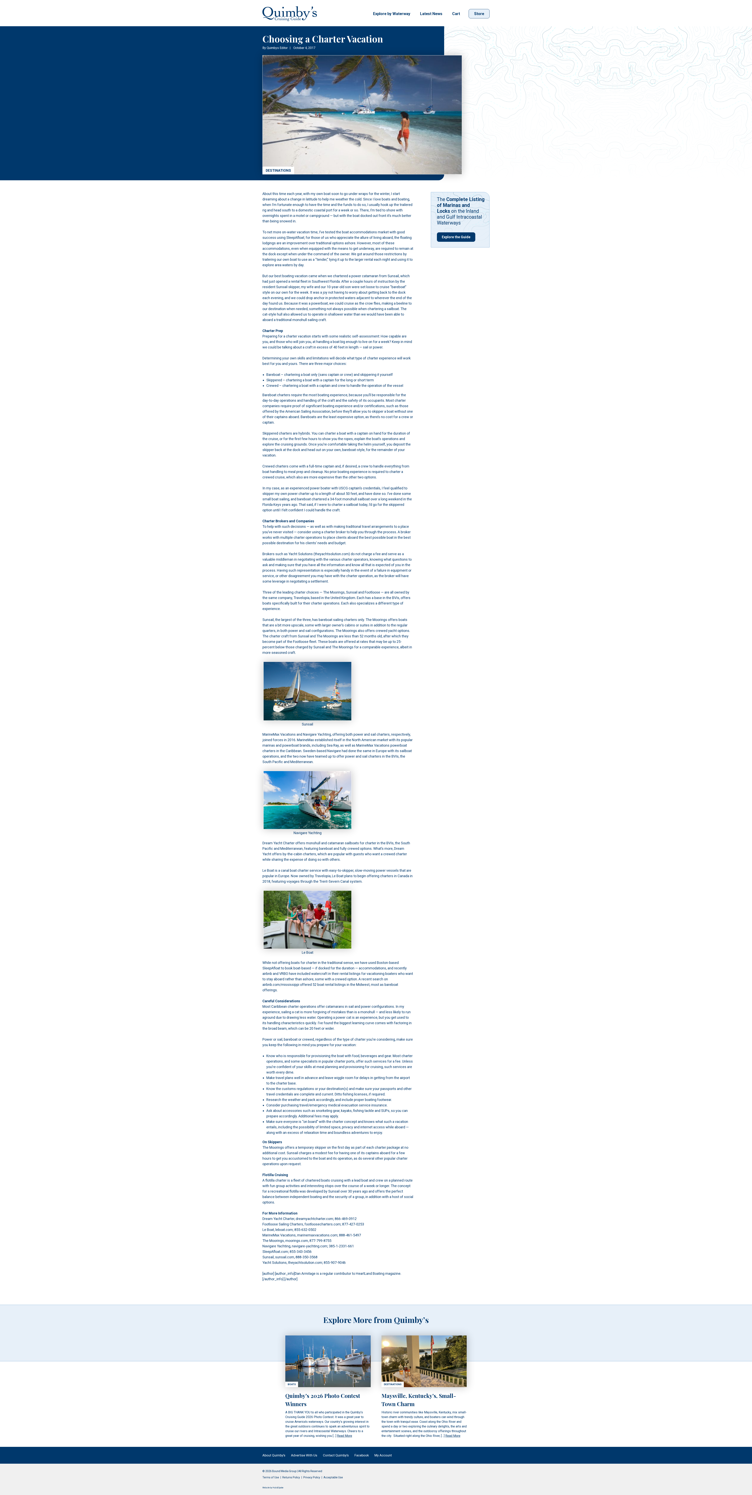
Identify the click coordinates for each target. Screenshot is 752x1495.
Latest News (431, 13)
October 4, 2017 (304, 48)
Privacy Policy (311, 1477)
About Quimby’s (273, 1455)
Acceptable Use (333, 1477)
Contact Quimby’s (336, 1455)
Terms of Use (270, 1477)
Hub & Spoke (278, 1488)
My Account (383, 1455)
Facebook (361, 1455)
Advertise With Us (304, 1455)
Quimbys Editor (277, 48)
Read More (344, 1436)
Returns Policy (291, 1477)
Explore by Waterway (391, 13)
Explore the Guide (456, 237)
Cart (456, 13)
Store (479, 13)
